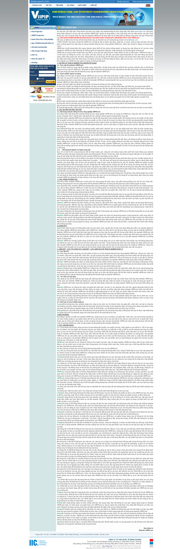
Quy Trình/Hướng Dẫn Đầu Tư (42, 43)
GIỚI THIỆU (82, 5)
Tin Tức (46, 534)
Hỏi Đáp (34, 63)
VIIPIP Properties (37, 35)
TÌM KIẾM (59, 5)
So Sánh (60, 534)
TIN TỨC (49, 5)
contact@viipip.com (131, 40)
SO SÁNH (70, 5)
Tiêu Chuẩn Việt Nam (39, 51)
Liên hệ (102, 534)
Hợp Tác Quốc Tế (38, 59)
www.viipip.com (140, 31)
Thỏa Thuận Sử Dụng (71, 534)
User (107, 534)
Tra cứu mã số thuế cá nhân (89, 534)
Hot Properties (36, 32)
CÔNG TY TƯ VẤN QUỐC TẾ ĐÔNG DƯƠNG (124, 540)
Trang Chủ (38, 534)
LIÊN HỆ (94, 5)
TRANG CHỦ (37, 5)
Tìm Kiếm (53, 534)
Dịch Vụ (34, 55)
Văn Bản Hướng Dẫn (39, 47)
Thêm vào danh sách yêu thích (142, 1)
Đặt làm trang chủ (123, 1)
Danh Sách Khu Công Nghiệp (42, 39)
